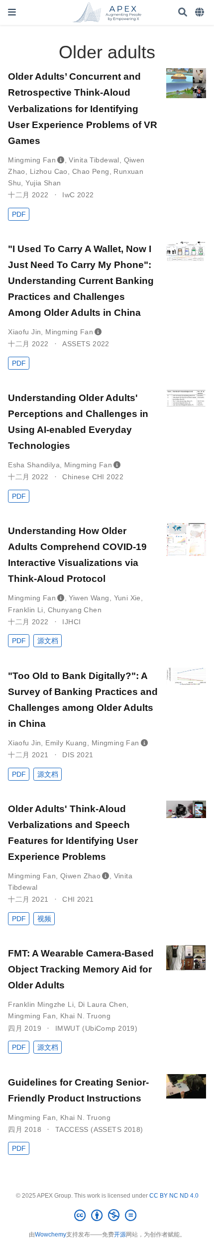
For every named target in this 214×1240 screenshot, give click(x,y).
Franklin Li (25, 610)
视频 (44, 919)
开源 (120, 1234)
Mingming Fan (32, 160)
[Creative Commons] (107, 1215)
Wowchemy (50, 1234)
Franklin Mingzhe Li (41, 1004)
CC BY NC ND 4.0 (174, 1195)
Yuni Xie (127, 598)
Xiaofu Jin (24, 332)
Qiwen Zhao (80, 876)
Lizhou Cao (49, 171)
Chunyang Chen (75, 610)
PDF (19, 214)
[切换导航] (12, 12)
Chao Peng (90, 171)
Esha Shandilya (34, 465)
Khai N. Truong (85, 1016)
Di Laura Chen (102, 1004)
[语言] (200, 12)
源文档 (47, 641)
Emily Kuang (66, 743)
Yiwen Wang (89, 598)
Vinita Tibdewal (94, 160)
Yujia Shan (43, 183)
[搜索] (182, 12)
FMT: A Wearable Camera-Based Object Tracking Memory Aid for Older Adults (81, 969)
